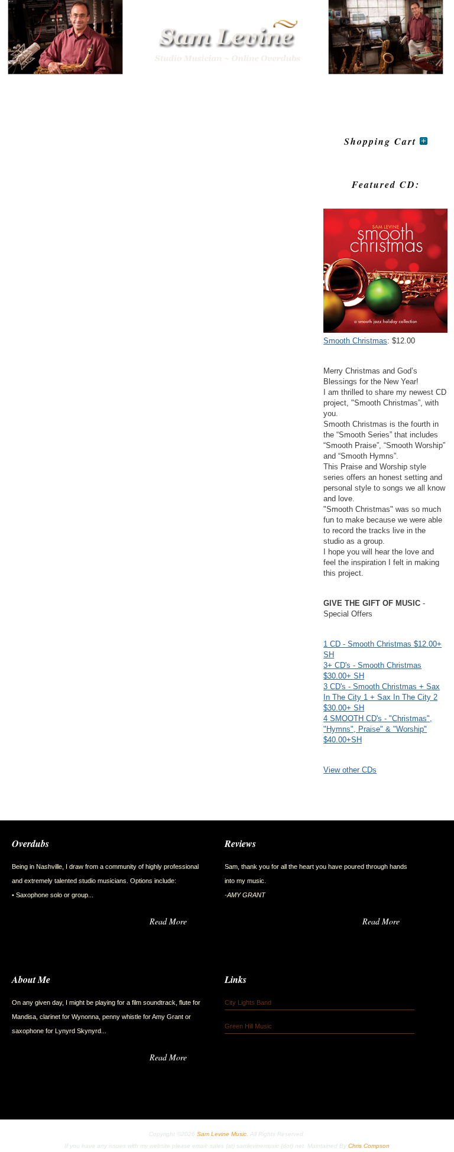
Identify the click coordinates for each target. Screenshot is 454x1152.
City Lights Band (248, 1002)
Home (32, 92)
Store (168, 92)
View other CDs (350, 769)
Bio (208, 92)
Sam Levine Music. (222, 1134)
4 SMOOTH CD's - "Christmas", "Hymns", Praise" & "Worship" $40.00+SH (377, 729)
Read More (168, 921)
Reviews (323, 92)
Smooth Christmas (355, 340)
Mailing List (386, 92)
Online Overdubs (100, 92)
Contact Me (261, 92)
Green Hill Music (248, 1026)
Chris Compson (369, 1146)
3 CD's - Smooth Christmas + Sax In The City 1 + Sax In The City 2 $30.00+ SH (381, 697)
